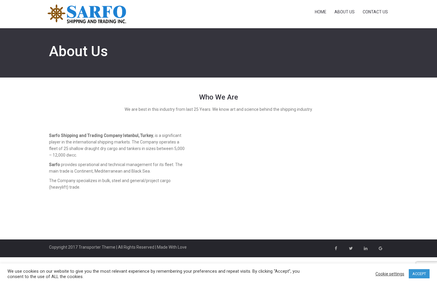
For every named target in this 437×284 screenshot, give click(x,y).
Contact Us (375, 12)
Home (320, 12)
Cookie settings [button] (389, 274)
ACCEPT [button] (419, 274)
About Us (344, 12)
